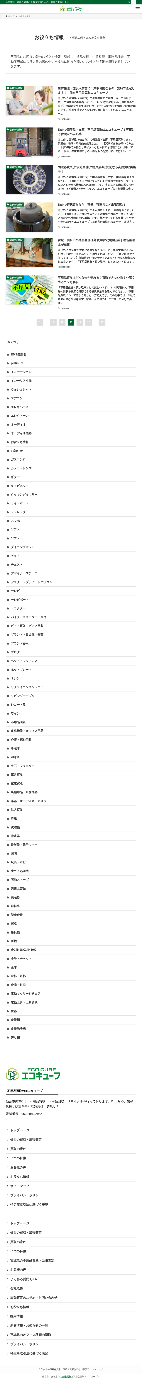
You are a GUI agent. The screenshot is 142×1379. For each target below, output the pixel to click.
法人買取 (17, 809)
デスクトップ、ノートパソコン (31, 582)
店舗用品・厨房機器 (24, 792)
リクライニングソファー (27, 687)
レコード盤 (18, 704)
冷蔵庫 (15, 748)
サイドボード (20, 503)
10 (62, 322)
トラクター (18, 608)
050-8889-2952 (31, 1114)
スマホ (15, 520)
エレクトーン (20, 415)
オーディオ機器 (21, 433)
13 (88, 322)
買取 (14, 923)
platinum (17, 363)
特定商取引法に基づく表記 (29, 1204)
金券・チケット (21, 958)
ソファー (17, 538)
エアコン (17, 398)
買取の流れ (18, 1149)
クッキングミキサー (24, 494)
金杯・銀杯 (18, 976)
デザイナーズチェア (24, 573)
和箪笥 (15, 757)
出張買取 (66, 1376)
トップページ (19, 1130)
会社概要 (16, 1288)
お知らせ (17, 450)
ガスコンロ (18, 459)
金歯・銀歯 (18, 984)
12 (79, 322)
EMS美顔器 (18, 354)
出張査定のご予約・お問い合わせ (34, 1297)
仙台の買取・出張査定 (26, 1139)
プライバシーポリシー (26, 1195)
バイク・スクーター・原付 (28, 617)
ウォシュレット (21, 389)
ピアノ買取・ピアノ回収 (27, 625)
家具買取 (17, 774)
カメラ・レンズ (21, 468)
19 (102, 322)
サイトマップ (19, 1186)
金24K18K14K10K (23, 949)
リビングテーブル (23, 695)
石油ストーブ (20, 879)
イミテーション (21, 371)
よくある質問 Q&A (23, 1279)
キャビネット (20, 485)
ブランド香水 (20, 643)
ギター (15, 477)
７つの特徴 (18, 1158)
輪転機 (15, 932)
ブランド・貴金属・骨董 (27, 634)
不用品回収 (18, 722)
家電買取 (17, 783)
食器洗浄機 (18, 1028)
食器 (14, 1011)
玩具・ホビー (20, 862)
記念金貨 (17, 914)
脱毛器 (15, 897)
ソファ (15, 529)
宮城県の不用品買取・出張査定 (32, 1260)
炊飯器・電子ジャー (24, 844)
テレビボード (20, 599)
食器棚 (15, 1019)
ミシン (15, 678)
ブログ (15, 652)
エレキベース (20, 406)
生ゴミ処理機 (20, 871)
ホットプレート (21, 669)
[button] (137, 8)
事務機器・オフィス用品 (27, 730)
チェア (15, 555)
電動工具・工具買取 (24, 1002)
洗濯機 (15, 827)
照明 (14, 853)
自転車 (15, 906)
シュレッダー (20, 512)
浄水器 (15, 835)
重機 (14, 941)
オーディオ (18, 424)
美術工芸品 (18, 888)
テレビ (15, 590)
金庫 (14, 967)
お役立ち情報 (20, 442)
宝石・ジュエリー (23, 765)
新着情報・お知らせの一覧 (29, 1325)
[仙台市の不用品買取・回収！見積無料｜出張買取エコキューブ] (71, 8)
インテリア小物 (21, 380)
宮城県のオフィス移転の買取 (30, 1335)
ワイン (15, 713)
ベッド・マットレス (24, 660)
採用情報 (16, 1316)
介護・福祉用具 (21, 739)
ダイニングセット (23, 547)
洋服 (14, 818)
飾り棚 (15, 1037)
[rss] (128, 2)
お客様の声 (18, 1167)
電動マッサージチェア (25, 993)
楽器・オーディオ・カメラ (28, 801)
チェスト (17, 564)
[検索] (133, 2)
